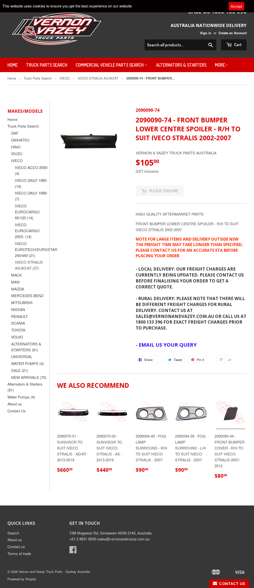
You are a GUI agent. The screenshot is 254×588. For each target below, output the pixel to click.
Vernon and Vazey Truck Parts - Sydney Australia (54, 571)
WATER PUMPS (27, 363)
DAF (14, 133)
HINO (16, 146)
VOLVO (17, 336)
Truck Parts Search (46, 65)
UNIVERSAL (21, 356)
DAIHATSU (20, 139)
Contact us (16, 546)
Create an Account (233, 33)
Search (13, 532)
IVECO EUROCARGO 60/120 (27, 211)
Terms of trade (19, 553)
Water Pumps (21, 396)
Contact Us (16, 410)
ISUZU (16, 153)
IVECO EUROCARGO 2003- (27, 230)
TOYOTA (18, 330)
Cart (237, 44)
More (220, 65)
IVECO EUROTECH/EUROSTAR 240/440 (36, 249)
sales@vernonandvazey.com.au (123, 538)
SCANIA (18, 323)
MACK (16, 275)
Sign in (205, 33)
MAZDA (17, 288)
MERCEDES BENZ (27, 295)
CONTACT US (231, 584)
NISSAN (18, 309)
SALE (19, 370)
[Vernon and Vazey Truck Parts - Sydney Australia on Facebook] (73, 551)
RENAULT (19, 316)
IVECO (65, 78)
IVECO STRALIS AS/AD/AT (98, 78)
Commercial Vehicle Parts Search (110, 65)
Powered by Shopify (21, 579)
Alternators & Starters (181, 65)
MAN (15, 281)
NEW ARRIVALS (28, 377)
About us (14, 403)
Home (12, 65)
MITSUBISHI (21, 302)
